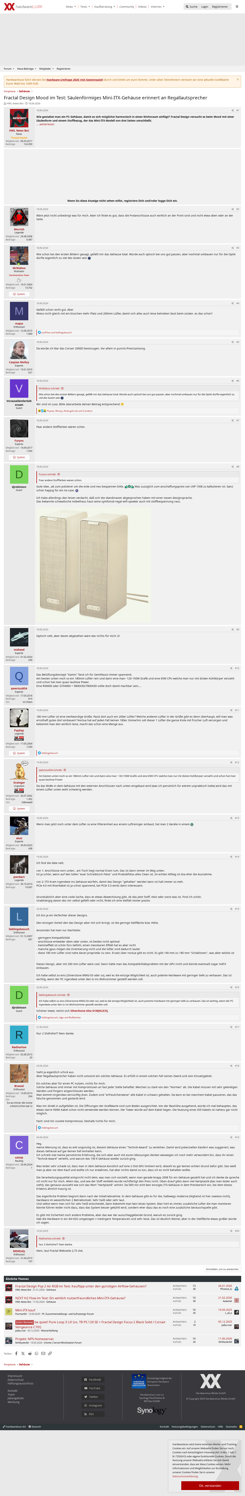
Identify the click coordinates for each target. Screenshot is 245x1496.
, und (61, 1017)
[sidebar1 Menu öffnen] (237, 6)
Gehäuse (51, 1289)
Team (11, 1394)
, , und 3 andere (69, 410)
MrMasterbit (22, 1342)
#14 (237, 856)
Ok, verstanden (210, 1486)
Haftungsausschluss (20, 1383)
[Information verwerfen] (237, 80)
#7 (237, 420)
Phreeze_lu (226, 1289)
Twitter (93, 1397)
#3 (237, 247)
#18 (237, 1065)
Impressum (15, 1376)
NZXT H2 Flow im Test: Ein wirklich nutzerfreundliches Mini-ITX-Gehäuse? (70, 1298)
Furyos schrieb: (47, 474)
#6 (237, 380)
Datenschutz (16, 1380)
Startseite (231, 1426)
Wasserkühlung (49, 1330)
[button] (76, 6)
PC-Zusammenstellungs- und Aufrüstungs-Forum (68, 1314)
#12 (237, 762)
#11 (237, 710)
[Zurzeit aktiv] (18, 264)
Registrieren (63, 68)
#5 (237, 342)
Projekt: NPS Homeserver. (34, 1339)
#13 (237, 818)
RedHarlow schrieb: (50, 1238)
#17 (237, 1027)
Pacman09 (21, 1314)
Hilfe (220, 1426)
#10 (237, 668)
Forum (7, 68)
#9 (237, 629)
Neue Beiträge (25, 68)
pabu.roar (20, 1330)
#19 (237, 1137)
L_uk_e (228, 1313)
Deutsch (36, 1426)
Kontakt (12, 1390)
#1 (237, 110)
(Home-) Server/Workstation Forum (63, 1342)
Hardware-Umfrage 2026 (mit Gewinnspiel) (75, 80)
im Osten (27, 702)
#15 (237, 909)
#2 (237, 209)
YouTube (94, 1388)
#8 (237, 466)
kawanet (227, 1301)
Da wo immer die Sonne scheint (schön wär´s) (19, 1104)
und (57, 332)
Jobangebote (16, 1398)
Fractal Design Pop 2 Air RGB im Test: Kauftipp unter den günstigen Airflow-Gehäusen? (80, 1286)
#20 (237, 1231)
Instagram (95, 1405)
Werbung (14, 1402)
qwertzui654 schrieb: (50, 770)
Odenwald (27, 802)
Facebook (95, 1379)
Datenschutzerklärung (185, 1476)
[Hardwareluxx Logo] (23, 6)
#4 (237, 303)
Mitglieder (45, 68)
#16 (237, 987)
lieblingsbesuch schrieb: (52, 995)
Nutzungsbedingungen (185, 1426)
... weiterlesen (45, 124)
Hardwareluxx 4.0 (15, 1426)
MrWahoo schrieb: (49, 388)
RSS (91, 1414)
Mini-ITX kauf (25, 1310)
